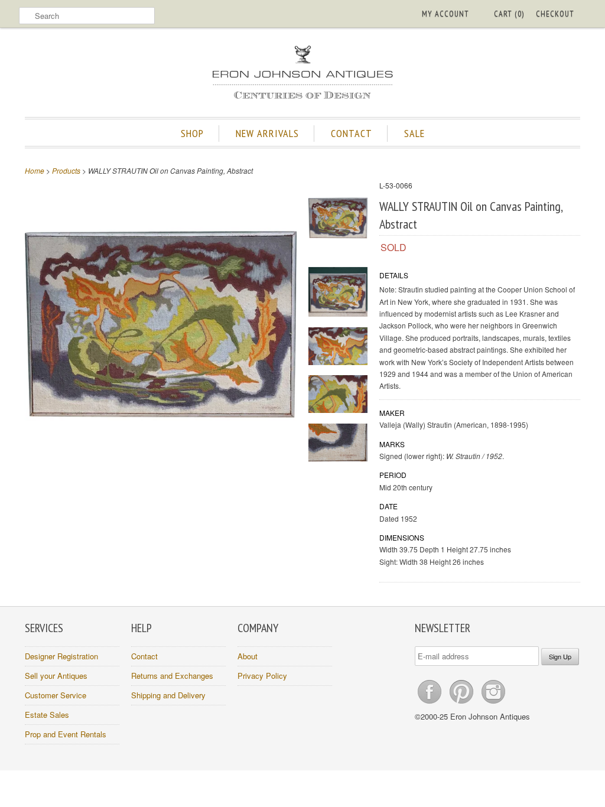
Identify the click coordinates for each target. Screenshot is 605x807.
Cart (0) (509, 13)
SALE (414, 133)
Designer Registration (61, 656)
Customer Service (55, 695)
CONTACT (351, 133)
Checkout (555, 13)
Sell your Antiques (56, 675)
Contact (144, 656)
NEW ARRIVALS (267, 133)
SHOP (192, 133)
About (248, 656)
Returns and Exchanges (172, 675)
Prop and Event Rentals (65, 734)
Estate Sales (47, 714)
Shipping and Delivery (168, 695)
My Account (445, 13)
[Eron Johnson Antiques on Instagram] (493, 703)
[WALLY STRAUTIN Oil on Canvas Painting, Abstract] (337, 219)
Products (66, 170)
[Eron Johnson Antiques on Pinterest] (463, 703)
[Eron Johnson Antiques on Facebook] (431, 703)
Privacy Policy (262, 675)
